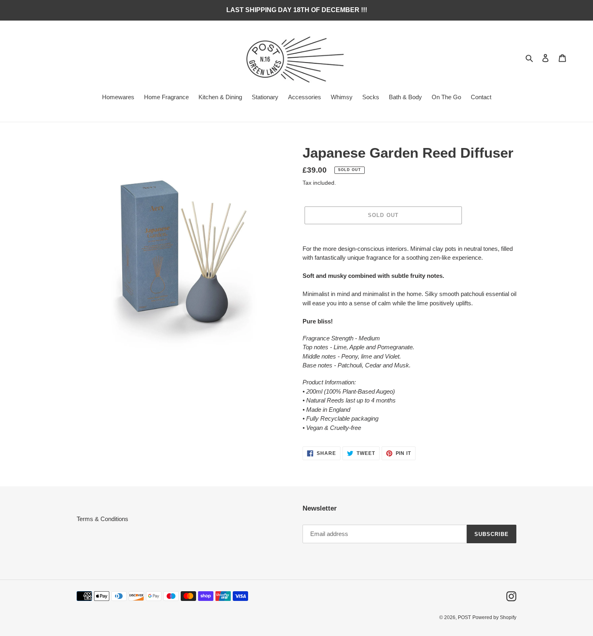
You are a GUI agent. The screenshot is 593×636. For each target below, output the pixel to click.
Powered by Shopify (494, 617)
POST (464, 617)
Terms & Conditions (102, 518)
